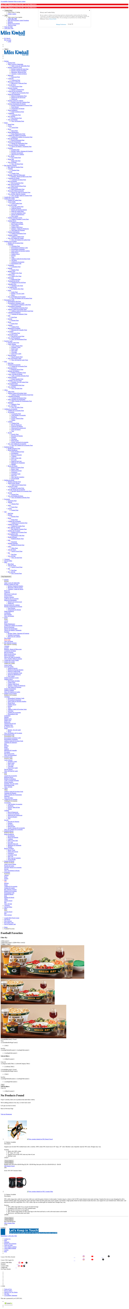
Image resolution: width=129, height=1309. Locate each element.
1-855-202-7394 (12, 19)
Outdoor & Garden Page (14, 200)
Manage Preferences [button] (61, 24)
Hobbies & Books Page (14, 481)
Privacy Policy (8, 1290)
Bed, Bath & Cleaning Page (15, 167)
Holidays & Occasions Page (15, 243)
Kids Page (10, 363)
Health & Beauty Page (14, 448)
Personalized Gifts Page (14, 301)
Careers (6, 1250)
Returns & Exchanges (14, 23)
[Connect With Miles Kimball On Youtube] (92, 1257)
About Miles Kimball (10, 1248)
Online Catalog (12, 14)
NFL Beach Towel (9, 1166)
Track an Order (12, 25)
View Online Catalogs (10, 1247)
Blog (5, 1251)
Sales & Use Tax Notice (11, 1292)
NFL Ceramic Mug (9, 1223)
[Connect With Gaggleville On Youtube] (92, 1260)
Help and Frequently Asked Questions (18, 20)
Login (9, 41)
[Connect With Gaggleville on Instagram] (83, 1260)
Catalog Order (8, 10)
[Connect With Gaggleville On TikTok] (103, 1260)
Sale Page (10, 513)
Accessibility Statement (7, 1)
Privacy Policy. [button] (53, 19)
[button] (64, 941)
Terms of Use (8, 1289)
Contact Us (7, 1239)
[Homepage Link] (13, 35)
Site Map (6, 1294)
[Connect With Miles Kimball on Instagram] (84, 1257)
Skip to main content (19, 1)
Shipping (10, 22)
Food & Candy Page (13, 342)
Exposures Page (12, 500)
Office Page (11, 391)
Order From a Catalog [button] (14, 12)
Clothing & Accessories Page (16, 410)
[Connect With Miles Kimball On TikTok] (109, 1257)
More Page (11, 564)
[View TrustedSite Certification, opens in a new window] (8, 1305)
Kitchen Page (11, 62)
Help (6, 15)
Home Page (11, 124)
